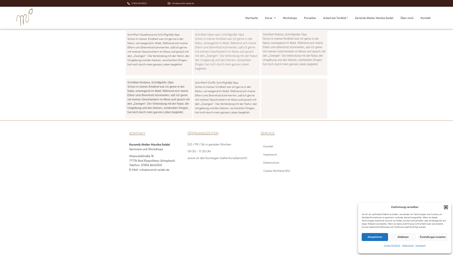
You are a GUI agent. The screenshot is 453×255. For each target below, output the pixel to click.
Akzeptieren (375, 237)
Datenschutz (408, 245)
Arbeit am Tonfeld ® (335, 18)
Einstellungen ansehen (433, 237)
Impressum (420, 245)
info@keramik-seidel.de (154, 169)
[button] (446, 207)
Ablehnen (403, 237)
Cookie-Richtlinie (392, 245)
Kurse (268, 18)
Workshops (290, 18)
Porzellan (310, 18)
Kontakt (426, 18)
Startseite (251, 18)
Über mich (407, 18)
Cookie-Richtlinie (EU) (276, 170)
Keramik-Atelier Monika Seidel (374, 18)
